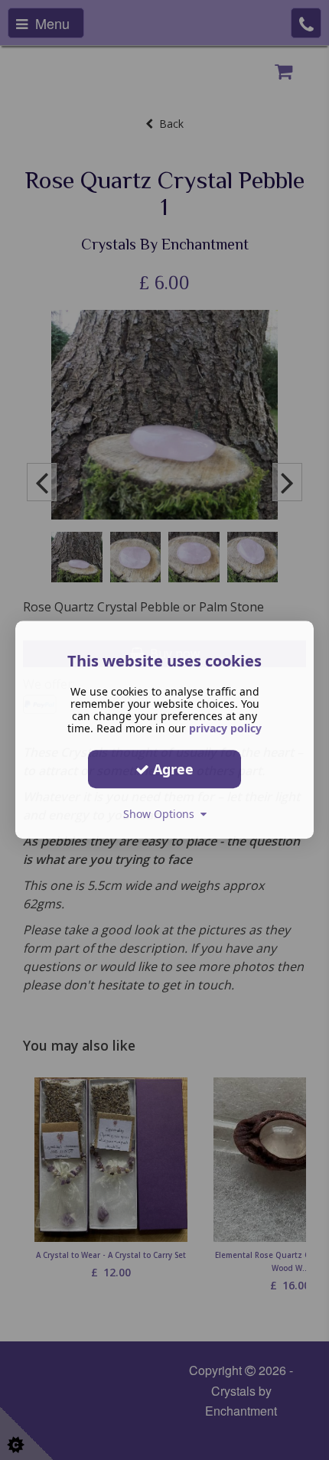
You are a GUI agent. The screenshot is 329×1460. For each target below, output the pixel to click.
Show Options (161, 814)
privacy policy (225, 728)
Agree (171, 769)
